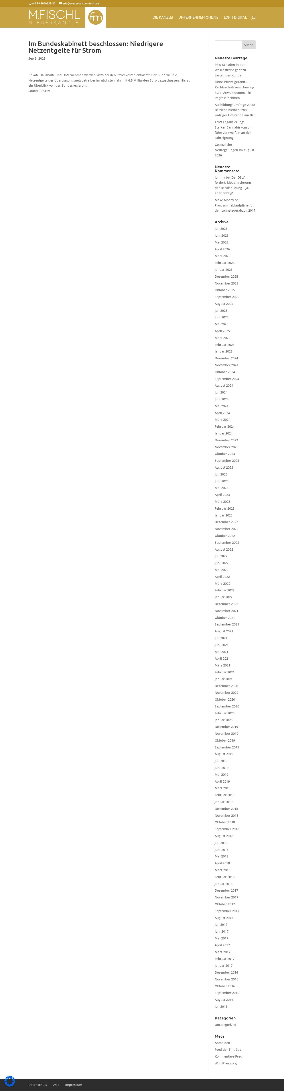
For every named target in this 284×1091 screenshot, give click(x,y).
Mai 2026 (221, 242)
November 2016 (226, 979)
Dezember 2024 (226, 358)
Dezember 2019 (226, 727)
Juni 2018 (222, 849)
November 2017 (226, 897)
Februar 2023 (225, 508)
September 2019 (227, 747)
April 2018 (222, 863)
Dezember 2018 (226, 809)
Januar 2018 (224, 884)
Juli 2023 (221, 474)
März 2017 (222, 952)
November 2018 (226, 815)
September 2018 (227, 829)
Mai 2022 (221, 570)
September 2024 (227, 379)
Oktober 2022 (225, 536)
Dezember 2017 (226, 890)
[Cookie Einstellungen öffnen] (9, 1085)
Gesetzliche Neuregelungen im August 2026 (234, 149)
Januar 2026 (224, 269)
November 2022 (226, 529)
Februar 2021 (225, 672)
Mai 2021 (221, 652)
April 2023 (222, 495)
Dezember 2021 (226, 604)
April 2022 (222, 577)
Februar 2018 (225, 877)
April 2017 (222, 945)
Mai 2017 (221, 938)
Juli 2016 (221, 1006)
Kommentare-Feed (228, 1056)
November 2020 (226, 692)
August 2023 (224, 467)
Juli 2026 (221, 228)
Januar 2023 (224, 515)
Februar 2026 (225, 263)
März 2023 (222, 501)
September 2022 (227, 542)
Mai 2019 (221, 774)
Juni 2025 (222, 317)
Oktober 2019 (225, 740)
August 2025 (224, 304)
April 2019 (222, 781)
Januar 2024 (224, 433)
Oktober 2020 (225, 699)
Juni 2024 (222, 399)
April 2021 (222, 658)
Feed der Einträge (228, 1049)
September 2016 (227, 993)
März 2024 (222, 419)
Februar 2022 (225, 590)
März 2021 (222, 665)
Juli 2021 (221, 638)
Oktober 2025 (225, 290)
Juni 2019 (222, 768)
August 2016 (224, 999)
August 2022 (224, 549)
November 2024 (226, 365)
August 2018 (224, 836)
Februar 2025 (225, 345)
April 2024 (222, 413)
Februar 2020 (225, 713)
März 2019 (222, 788)
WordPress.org (226, 1063)
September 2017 (227, 911)
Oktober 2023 (225, 454)
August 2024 (224, 385)
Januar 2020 (224, 720)
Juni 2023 (222, 481)
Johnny (220, 177)
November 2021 (226, 611)
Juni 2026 (222, 235)
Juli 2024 (221, 392)
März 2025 (222, 338)
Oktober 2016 (225, 986)
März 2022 (222, 583)
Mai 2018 (221, 856)
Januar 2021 (224, 679)
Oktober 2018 (225, 822)
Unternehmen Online (198, 17)
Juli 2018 (221, 843)
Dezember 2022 (226, 522)
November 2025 (226, 283)
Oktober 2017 (225, 904)
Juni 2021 (222, 645)
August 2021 (224, 631)
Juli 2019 (221, 761)
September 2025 (227, 297)
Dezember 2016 (226, 972)
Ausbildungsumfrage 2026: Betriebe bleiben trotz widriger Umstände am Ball (235, 110)
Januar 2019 (224, 802)
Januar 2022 (224, 597)
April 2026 (222, 249)
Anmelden (222, 1043)
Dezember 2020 (226, 686)
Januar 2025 (224, 351)
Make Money (224, 200)
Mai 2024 (221, 406)
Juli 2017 (221, 924)
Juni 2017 (222, 931)
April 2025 (222, 331)
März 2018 (222, 870)
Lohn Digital (235, 17)
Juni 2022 (222, 563)
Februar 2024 (225, 426)
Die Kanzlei (163, 17)
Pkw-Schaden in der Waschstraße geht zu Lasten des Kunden (230, 69)
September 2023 (227, 460)
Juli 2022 (221, 556)
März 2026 (222, 256)
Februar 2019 (225, 795)
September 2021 (227, 624)
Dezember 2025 (226, 276)
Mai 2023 (221, 488)
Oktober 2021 (225, 618)
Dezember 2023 (226, 440)
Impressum (73, 1085)
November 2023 (226, 447)
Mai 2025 (221, 324)
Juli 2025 (221, 310)
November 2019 (226, 733)
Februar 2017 (225, 959)
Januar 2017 (224, 965)
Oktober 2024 (225, 372)
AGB (56, 1085)
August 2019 (224, 754)
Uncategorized (225, 1025)
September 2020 (227, 706)
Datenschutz (37, 1085)
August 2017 (224, 918)
